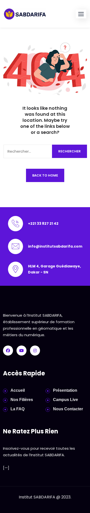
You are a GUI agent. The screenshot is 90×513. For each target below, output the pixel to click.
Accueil (17, 390)
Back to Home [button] (45, 175)
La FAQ (17, 409)
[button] (81, 14)
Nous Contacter (68, 409)
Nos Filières (21, 399)
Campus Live (65, 399)
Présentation (65, 390)
